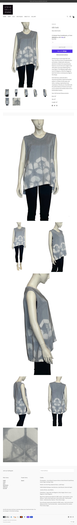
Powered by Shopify (6, 522)
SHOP (9, 16)
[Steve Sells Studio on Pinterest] (70, 517)
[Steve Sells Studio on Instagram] (73, 517)
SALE (13, 16)
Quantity (54, 39)
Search (22, 480)
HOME (4, 16)
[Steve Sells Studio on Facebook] (68, 517)
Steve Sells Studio (13, 520)
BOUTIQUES (20, 16)
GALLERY (33, 16)
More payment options (62, 54)
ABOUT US (27, 16)
